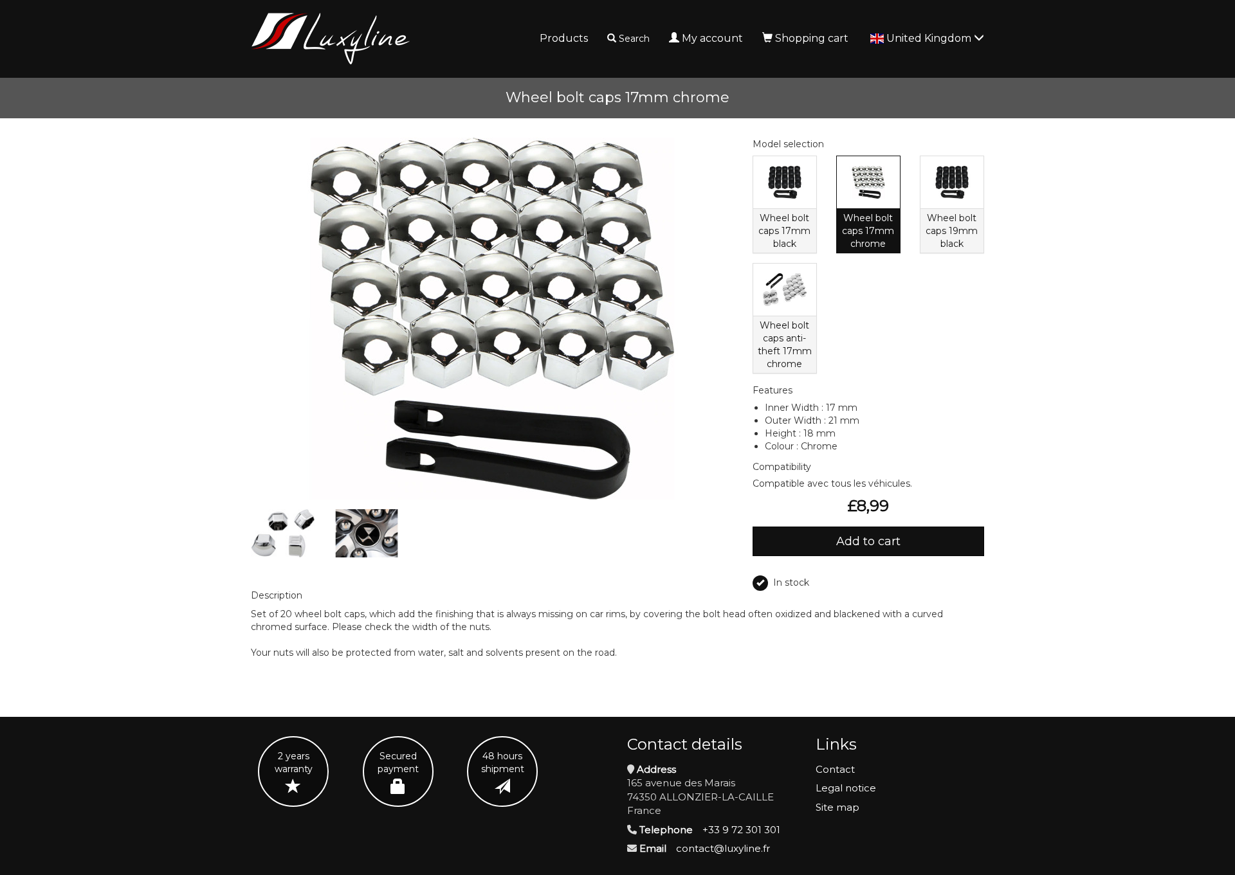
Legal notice (846, 788)
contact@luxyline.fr (723, 848)
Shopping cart (811, 38)
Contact (835, 769)
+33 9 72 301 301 (741, 830)
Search (634, 38)
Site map (837, 807)
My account (712, 38)
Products (564, 38)
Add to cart (868, 541)
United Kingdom (930, 38)
